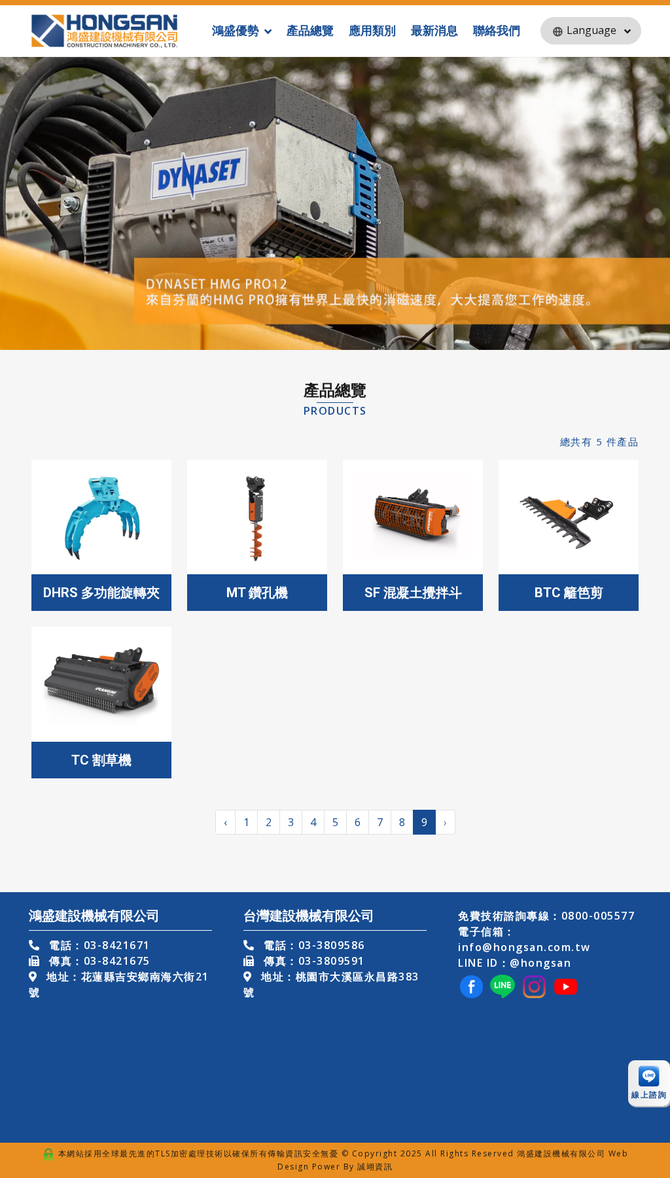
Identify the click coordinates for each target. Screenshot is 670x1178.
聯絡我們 (496, 30)
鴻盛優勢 (235, 30)
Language (591, 30)
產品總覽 (310, 30)
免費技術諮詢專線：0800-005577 (546, 916)
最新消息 (434, 30)
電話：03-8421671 (98, 945)
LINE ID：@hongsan (514, 963)
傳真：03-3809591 (312, 961)
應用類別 (372, 30)
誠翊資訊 (375, 1166)
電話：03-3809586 (312, 945)
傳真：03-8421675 (98, 961)
